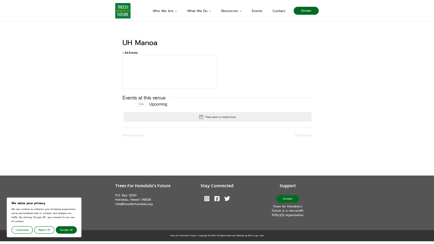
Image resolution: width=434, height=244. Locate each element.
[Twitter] (227, 198)
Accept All (66, 230)
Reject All (44, 230)
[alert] (218, 117)
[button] (175, 11)
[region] (44, 217)
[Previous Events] (124, 104)
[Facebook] (217, 198)
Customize (22, 230)
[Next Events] (131, 104)
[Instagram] (207, 198)
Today (141, 103)
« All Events (130, 53)
